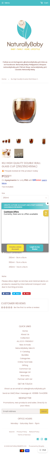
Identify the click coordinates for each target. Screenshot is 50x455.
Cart (46, 3)
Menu (7, 3)
